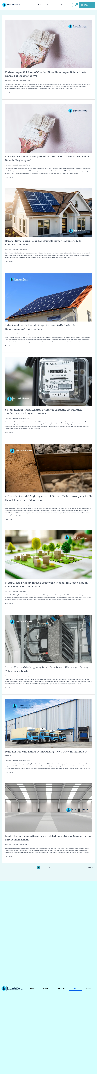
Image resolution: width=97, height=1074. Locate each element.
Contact (63, 5)
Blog (57, 5)
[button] (46, 988)
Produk (40, 5)
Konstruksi (8, 80)
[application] (43, 5)
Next (90, 867)
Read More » (9, 93)
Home (33, 5)
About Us (50, 5)
